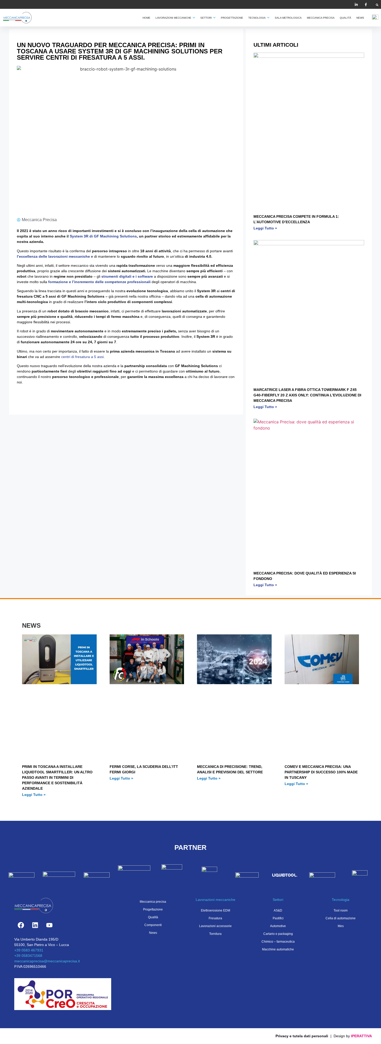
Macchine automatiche (278, 949)
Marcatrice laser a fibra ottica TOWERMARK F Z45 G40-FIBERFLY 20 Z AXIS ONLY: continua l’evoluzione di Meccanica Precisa (307, 395)
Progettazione (153, 909)
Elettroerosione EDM (215, 910)
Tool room (341, 910)
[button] (377, 5)
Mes (341, 926)
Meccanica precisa (153, 901)
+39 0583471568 (28, 956)
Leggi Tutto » (265, 228)
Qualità (153, 917)
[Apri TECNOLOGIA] (268, 18)
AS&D (278, 910)
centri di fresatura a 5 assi (82, 357)
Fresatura (215, 918)
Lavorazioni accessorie (215, 926)
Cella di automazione (341, 918)
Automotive (278, 926)
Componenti (153, 925)
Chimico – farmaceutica (278, 941)
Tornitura (215, 934)
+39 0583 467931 (28, 950)
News (153, 933)
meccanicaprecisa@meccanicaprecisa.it (47, 961)
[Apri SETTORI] (214, 18)
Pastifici (278, 918)
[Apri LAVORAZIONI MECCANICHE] (194, 18)
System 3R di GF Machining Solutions (103, 236)
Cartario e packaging (278, 934)
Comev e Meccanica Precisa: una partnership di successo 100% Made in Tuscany (321, 772)
